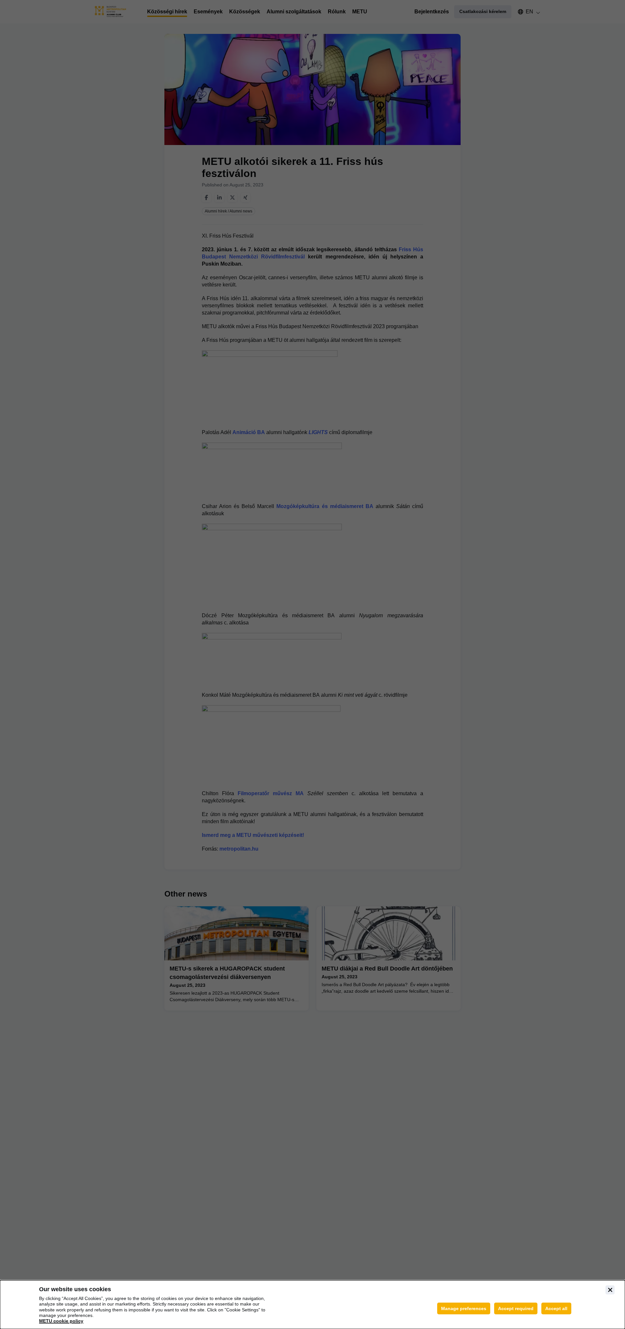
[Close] (610, 1289)
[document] (312, 1304)
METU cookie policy (61, 1320)
